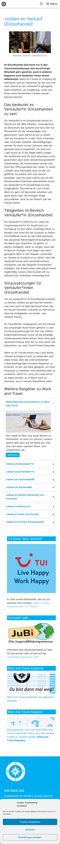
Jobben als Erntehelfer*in (20, 471)
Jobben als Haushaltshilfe (20, 479)
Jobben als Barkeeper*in (20, 463)
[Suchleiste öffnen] (41, 4)
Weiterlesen (12, 455)
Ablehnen (30, 829)
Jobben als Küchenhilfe (19, 487)
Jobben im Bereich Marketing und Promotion (25, 497)
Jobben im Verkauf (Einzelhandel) (25, 522)
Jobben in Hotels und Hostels (22, 514)
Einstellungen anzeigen (30, 837)
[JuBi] (31, 642)
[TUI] (32, 592)
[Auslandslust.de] (3, 4)
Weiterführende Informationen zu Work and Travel (28, 403)
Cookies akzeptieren (30, 822)
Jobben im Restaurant (18, 506)
